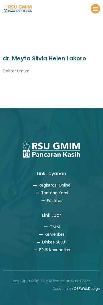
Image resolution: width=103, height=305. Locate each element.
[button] (95, 8)
